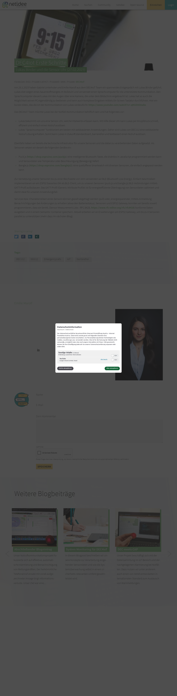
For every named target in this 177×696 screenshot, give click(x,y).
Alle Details (104, 359)
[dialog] (88, 348)
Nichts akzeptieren (65, 368)
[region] (88, 357)
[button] (112, 356)
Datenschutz (69, 329)
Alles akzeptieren (112, 368)
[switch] (115, 355)
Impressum (60, 329)
